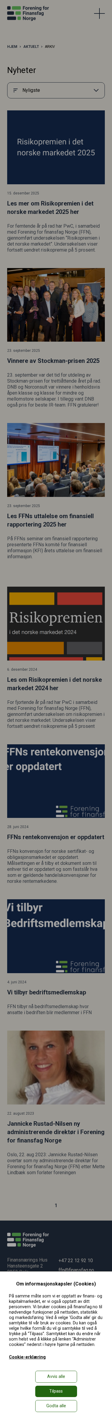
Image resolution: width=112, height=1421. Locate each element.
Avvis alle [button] (56, 1376)
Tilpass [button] (56, 1391)
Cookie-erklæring (27, 1357)
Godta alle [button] (56, 1405)
